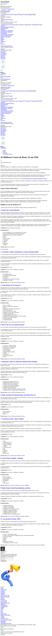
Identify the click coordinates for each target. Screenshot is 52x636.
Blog (2, 42)
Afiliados (2, 39)
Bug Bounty (3, 622)
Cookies (2, 616)
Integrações (21, 24)
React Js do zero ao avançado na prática (13, 324)
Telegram (26, 14)
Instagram (21, 14)
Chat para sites (5, 14)
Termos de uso (4, 613)
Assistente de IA (10, 9)
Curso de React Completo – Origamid (12, 458)
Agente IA (4, 9)
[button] (26, 4)
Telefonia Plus (28, 24)
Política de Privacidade (5, 615)
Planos (2, 38)
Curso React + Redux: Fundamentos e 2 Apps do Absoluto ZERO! (20, 252)
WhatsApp (15, 14)
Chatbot (10, 14)
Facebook (3, 591)
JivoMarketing (5, 19)
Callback (11, 19)
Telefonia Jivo (5, 24)
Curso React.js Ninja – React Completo (13, 419)
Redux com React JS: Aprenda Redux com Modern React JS (19, 395)
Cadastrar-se (3, 560)
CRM (41, 24)
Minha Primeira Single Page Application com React (16, 488)
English (2, 76)
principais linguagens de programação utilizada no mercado (34, 178)
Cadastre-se (3, 73)
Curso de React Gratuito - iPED (11, 519)
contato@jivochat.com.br (6, 623)
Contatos (2, 617)
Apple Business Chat (5, 602)
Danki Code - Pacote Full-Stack (10, 210)
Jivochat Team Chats (13, 24)
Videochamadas (35, 24)
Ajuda (2, 40)
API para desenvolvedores (6, 619)
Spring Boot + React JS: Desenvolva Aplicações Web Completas (19, 361)
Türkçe (5, 76)
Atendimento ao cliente (5, 10)
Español (8, 76)
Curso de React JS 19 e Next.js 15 (11, 285)
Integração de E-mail (5, 596)
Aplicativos (3, 41)
